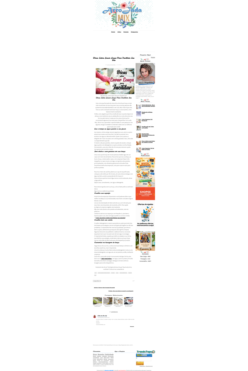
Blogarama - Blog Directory (146, 366)
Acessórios (100, 359)
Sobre (119, 32)
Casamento (96, 357)
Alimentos (99, 363)
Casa (95, 272)
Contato (126, 32)
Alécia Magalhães (111, 64)
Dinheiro (112, 361)
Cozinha (113, 272)
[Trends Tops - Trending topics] (145, 353)
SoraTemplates (122, 370)
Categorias (134, 32)
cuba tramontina (106, 258)
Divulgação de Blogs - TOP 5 (147, 112)
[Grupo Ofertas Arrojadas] (145, 186)
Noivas (105, 359)
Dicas (117, 272)
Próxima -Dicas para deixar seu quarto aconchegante (121, 291)
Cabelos (99, 356)
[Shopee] (145, 199)
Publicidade (109, 354)
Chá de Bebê (105, 363)
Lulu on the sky (102, 315)
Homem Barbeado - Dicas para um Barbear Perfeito (148, 105)
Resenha (101, 354)
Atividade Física (108, 364)
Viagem (95, 363)
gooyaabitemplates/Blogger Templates (141, 370)
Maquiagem (111, 359)
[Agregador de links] (144, 356)
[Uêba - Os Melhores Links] (140, 364)
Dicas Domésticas (123, 272)
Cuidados (104, 356)
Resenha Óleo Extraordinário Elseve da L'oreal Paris (148, 135)
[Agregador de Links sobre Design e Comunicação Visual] (143, 360)
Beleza (94, 360)
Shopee (100, 365)
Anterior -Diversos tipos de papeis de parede (104, 287)
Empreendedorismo (103, 361)
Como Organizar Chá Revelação (147, 120)
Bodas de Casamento (103, 360)
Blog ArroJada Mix (109, 370)
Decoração (111, 356)
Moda (94, 356)
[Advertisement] (124, 43)
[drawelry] (145, 250)
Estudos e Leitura (100, 364)
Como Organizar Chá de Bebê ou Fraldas (148, 149)
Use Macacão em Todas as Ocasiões (148, 127)
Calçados (104, 365)
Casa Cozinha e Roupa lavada (104, 272)
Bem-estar (107, 357)
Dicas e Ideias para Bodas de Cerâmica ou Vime (148, 141)
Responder (132, 326)
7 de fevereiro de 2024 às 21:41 (103, 317)
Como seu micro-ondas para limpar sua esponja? (110, 218)
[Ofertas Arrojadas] (145, 229)
